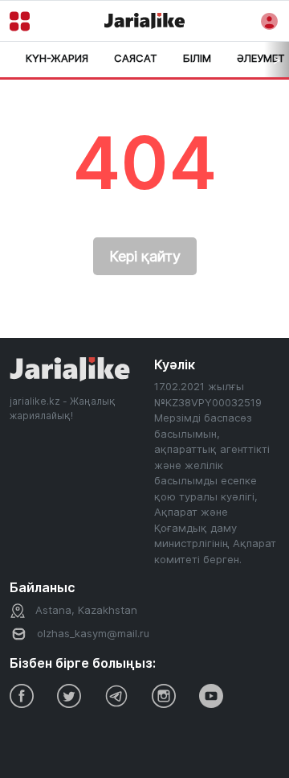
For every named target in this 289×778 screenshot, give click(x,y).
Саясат (135, 57)
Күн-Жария (57, 57)
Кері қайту (145, 256)
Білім (197, 57)
